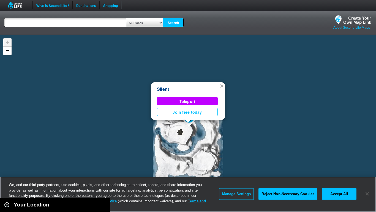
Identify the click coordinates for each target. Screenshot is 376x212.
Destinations (86, 5)
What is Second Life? (52, 5)
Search (173, 23)
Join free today (187, 112)
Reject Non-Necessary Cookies (287, 194)
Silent (163, 89)
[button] (221, 85)
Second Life (18, 5)
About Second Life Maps (351, 28)
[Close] (367, 194)
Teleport (187, 101)
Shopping (110, 5)
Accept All (339, 194)
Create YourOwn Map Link (357, 20)
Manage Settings (236, 194)
